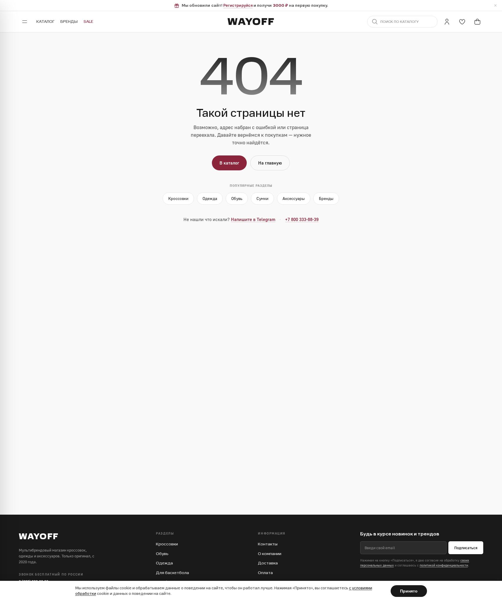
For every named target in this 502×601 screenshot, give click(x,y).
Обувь (236, 198)
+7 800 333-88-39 (302, 219)
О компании (269, 554)
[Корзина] (477, 22)
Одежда (209, 198)
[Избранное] (462, 22)
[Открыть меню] (24, 22)
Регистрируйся (238, 5)
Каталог (45, 21)
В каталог (229, 162)
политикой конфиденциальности (444, 565)
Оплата (265, 573)
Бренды (69, 21)
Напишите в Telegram (253, 219)
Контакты (268, 544)
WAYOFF (250, 22)
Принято (409, 591)
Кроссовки (178, 198)
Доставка (268, 563)
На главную (270, 162)
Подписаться (465, 547)
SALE (88, 21)
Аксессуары (294, 198)
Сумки (262, 198)
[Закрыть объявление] (495, 5)
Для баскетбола (172, 573)
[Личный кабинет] (447, 22)
